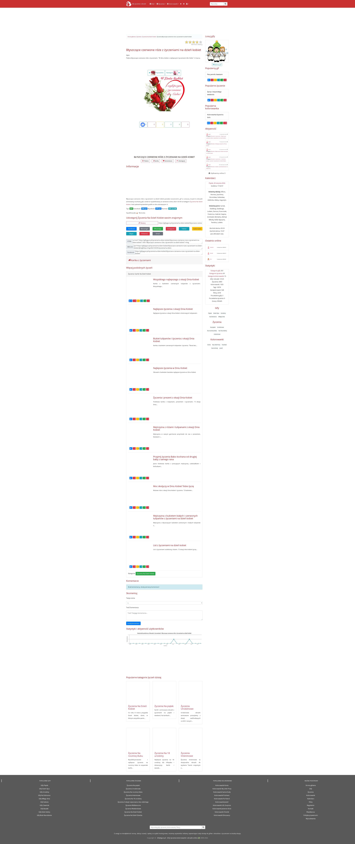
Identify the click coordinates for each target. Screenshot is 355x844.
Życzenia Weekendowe (133, 809)
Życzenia (161, 4)
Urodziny (223, 313)
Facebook (131, 229)
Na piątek (212, 327)
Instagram (170, 229)
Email (158, 234)
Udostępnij (181, 161)
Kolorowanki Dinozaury (222, 815)
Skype (131, 234)
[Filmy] (180, 4)
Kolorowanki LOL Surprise (222, 805)
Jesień (221, 348)
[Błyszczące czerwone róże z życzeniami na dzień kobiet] (164, 94)
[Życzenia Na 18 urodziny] (164, 739)
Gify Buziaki (44, 809)
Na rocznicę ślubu (212, 330)
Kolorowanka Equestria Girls (215, 116)
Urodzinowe (220, 327)
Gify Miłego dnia (44, 799)
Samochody (214, 348)
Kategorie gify (215, 271)
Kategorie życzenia (215, 273)
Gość (209, 134)
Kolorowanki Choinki (222, 812)
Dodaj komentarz (133, 623)
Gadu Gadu (197, 229)
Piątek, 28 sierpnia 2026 (217, 183)
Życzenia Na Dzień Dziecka (133, 815)
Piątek (210, 313)
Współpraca (310, 812)
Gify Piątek (44, 785)
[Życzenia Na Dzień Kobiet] (138, 692)
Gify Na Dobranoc (44, 795)
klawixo (211, 247)
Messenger (144, 229)
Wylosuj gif (217, 64)
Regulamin (310, 805)
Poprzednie (159, 73)
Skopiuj (143, 223)
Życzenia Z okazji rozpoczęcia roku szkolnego (133, 802)
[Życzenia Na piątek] (164, 692)
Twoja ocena (130, 598)
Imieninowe (217, 334)
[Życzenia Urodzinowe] (190, 692)
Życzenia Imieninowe (187, 754)
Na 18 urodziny (223, 330)
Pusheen (224, 345)
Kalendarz (310, 799)
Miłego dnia (221, 316)
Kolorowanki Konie (221, 785)
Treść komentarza (132, 607)
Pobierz (146, 161)
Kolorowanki (173, 4)
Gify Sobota (44, 802)
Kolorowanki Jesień (221, 802)
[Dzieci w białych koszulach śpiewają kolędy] (217, 51)
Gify (152, 4)
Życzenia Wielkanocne (133, 805)
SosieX (211, 253)
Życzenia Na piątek (164, 706)
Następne (169, 73)
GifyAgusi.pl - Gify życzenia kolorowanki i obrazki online (177, 838)
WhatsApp (157, 229)
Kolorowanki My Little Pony (222, 789)
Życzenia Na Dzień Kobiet (145, 574)
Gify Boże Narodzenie (44, 815)
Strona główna (311, 785)
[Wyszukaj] (225, 4)
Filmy (310, 802)
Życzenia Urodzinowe (187, 707)
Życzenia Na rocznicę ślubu (135, 754)
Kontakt (310, 809)
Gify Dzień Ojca (44, 789)
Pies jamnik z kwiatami (215, 74)
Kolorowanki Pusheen (221, 795)
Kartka (156, 161)
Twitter (184, 229)
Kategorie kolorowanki (216, 276)
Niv (211, 259)
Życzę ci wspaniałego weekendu (214, 93)
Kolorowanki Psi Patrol (222, 799)
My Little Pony (216, 345)
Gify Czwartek (44, 805)
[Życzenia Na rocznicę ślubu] (138, 739)
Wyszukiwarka (311, 819)
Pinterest (144, 234)
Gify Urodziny (44, 792)
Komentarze (168, 161)
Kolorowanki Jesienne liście (222, 809)
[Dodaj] (183, 4)
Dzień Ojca (216, 313)
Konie (209, 345)
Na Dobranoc (213, 316)
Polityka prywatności (311, 815)
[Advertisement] (177, 20)
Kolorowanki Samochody (222, 792)
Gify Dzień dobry (44, 812)
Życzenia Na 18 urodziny (162, 754)
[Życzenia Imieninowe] (190, 739)
